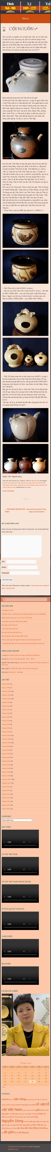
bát (3, 1099)
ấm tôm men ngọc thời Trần (29, 483)
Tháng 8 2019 (6, 706)
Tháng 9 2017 (6, 787)
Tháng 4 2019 (6, 720)
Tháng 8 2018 (6, 750)
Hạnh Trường (32, 1114)
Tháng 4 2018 (6, 765)
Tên (3, 561)
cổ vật (40, 1104)
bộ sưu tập (11, 1105)
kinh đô (7, 1117)
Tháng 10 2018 (6, 742)
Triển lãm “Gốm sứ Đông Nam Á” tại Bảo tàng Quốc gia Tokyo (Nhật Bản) (24, 614)
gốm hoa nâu (23, 1114)
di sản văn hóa (26, 1110)
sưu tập (43, 1121)
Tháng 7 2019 (6, 709)
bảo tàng (20, 1099)
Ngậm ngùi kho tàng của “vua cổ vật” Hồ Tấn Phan (17, 618)
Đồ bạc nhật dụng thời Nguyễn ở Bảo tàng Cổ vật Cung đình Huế (21, 639)
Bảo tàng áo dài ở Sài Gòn (9, 625)
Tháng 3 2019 (6, 724)
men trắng (34, 1117)
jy (2, 655)
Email (4, 567)
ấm (28, 1133)
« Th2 (3, 1087)
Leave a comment (8, 491)
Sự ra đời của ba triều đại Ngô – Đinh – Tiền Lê (21, 659)
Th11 (4, 28)
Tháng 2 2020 (6, 684)
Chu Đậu (32, 1105)
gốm (38, 1110)
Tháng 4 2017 (6, 805)
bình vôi (11, 1099)
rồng (37, 1121)
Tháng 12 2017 (6, 779)
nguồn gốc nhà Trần (23, 485)
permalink (28, 487)
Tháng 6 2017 (6, 797)
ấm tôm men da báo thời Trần (11, 483)
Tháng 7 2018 (6, 753)
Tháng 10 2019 (6, 698)
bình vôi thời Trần (11, 485)
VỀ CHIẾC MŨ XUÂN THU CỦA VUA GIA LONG (23, 668)
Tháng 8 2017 (6, 790)
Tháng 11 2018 (6, 739)
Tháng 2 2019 (6, 728)
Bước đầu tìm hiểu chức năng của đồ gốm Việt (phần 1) (23, 655)
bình (7, 1099)
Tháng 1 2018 (6, 775)
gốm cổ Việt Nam (12, 1114)
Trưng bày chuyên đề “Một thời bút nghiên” (14, 621)
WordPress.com (13, 1149)
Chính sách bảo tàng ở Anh (10, 628)
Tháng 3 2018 (6, 768)
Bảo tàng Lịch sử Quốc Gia (34, 1099)
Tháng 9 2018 (6, 746)
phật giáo (32, 1121)
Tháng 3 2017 (6, 809)
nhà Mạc (26, 1121)
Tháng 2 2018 (6, 772)
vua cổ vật (12, 1128)
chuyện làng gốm (22, 1105)
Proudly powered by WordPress (17, 1146)
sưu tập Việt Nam (16, 1125)
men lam (19, 1117)
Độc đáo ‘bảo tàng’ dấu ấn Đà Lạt (12, 632)
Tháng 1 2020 (6, 687)
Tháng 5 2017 (6, 801)
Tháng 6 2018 (6, 757)
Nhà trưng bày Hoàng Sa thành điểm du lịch (15, 636)
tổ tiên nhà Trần (11, 487)
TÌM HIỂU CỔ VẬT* (8, 610)
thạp (24, 1125)
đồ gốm (9, 1132)
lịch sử (13, 1117)
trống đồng (5, 1128)
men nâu (26, 1117)
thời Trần (37, 1125)
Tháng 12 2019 (6, 691)
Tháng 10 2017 (6, 783)
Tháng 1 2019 (6, 731)
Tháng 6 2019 (6, 713)
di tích (34, 1110)
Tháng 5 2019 (6, 717)
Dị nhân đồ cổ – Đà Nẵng (15, 672)
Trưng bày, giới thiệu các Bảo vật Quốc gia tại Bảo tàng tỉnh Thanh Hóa (23, 643)
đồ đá (17, 1133)
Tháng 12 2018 (6, 735)
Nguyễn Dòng (35, 480)
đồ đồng (22, 1132)
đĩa (44, 1128)
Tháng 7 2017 (6, 794)
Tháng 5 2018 (6, 761)
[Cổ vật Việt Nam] (21, 7)
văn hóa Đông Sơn (33, 1128)
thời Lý (29, 1125)
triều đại (43, 1125)
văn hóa (20, 1128)
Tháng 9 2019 (6, 702)
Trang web (5, 573)
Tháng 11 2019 (6, 695)
